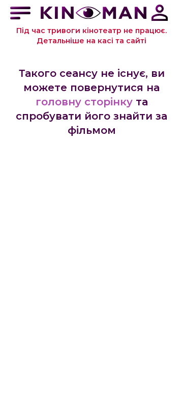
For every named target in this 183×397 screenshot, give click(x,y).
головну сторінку (84, 102)
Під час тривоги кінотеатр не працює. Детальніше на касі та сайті (91, 35)
